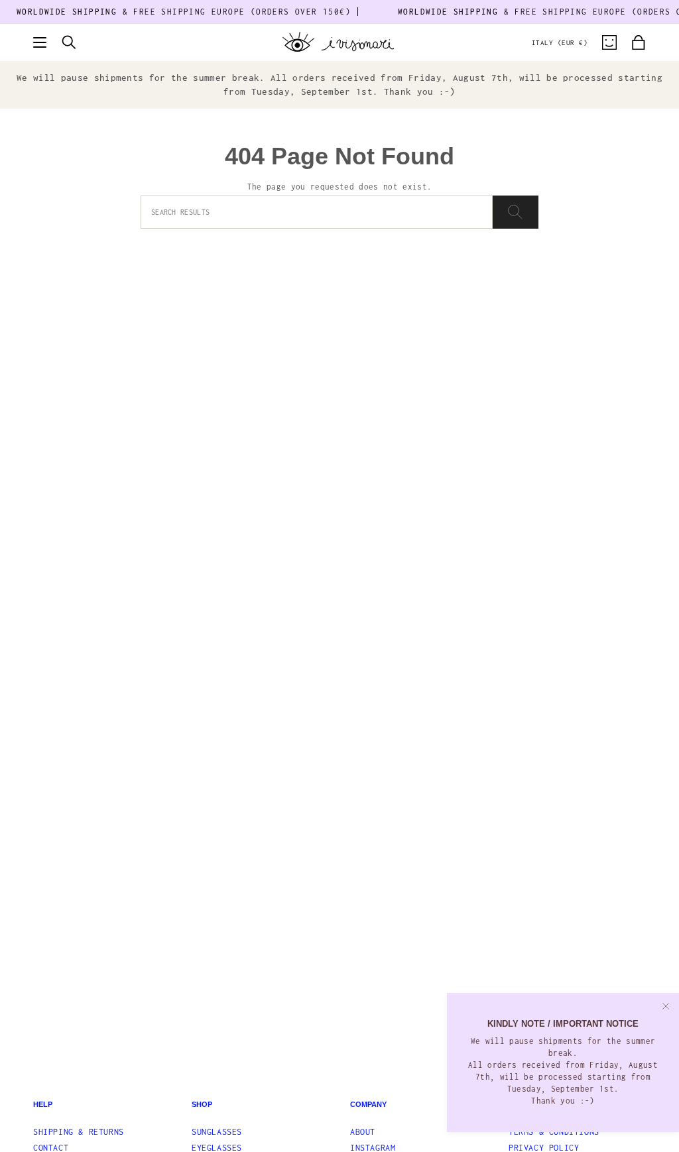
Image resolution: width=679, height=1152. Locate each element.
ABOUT (362, 1132)
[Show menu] (40, 42)
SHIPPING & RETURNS (78, 1132)
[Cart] (638, 42)
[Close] (666, 1006)
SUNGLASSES (217, 1132)
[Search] (515, 212)
